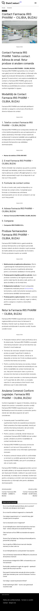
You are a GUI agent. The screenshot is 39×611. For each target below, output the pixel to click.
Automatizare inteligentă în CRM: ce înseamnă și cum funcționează (19, 561)
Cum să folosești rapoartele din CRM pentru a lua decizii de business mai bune (20, 555)
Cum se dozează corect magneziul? (14, 522)
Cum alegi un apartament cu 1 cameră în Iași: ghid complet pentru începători (18, 517)
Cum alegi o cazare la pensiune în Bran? (15, 581)
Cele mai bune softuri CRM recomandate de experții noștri (18, 533)
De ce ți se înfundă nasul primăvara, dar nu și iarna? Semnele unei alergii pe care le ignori (18, 507)
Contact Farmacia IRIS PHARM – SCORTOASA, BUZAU (29, 494)
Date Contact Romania (22, 592)
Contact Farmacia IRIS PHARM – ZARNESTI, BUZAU (9, 494)
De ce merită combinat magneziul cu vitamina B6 (18, 512)
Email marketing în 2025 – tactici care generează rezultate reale (18, 585)
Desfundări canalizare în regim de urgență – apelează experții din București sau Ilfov (19, 567)
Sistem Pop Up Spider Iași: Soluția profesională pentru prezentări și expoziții (19, 539)
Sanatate (9, 8)
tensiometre (29, 288)
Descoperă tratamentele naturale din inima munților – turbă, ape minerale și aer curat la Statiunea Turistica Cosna (19, 574)
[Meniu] (35, 2)
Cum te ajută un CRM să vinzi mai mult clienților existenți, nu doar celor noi (17, 545)
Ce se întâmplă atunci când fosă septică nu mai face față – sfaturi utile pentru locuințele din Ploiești (19, 527)
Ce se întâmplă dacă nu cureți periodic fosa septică (18, 551)
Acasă (3, 8)
